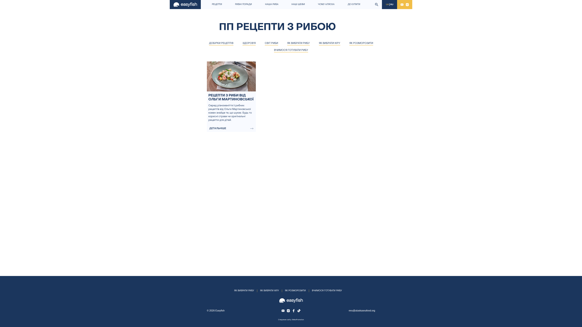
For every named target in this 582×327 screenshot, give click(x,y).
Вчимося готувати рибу (327, 291)
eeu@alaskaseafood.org (362, 310)
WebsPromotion (298, 319)
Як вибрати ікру (269, 291)
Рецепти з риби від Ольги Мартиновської (231, 97)
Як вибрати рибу (244, 291)
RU (391, 4)
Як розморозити (295, 291)
